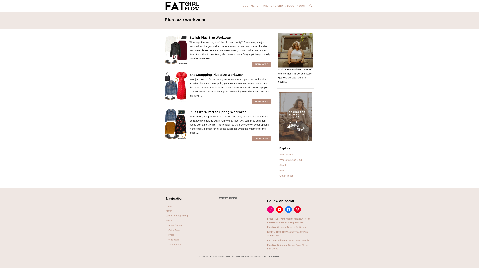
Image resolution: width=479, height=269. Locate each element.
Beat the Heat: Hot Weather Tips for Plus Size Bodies (287, 234)
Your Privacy (174, 244)
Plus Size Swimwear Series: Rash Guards (288, 240)
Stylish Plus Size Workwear (210, 37)
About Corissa (175, 225)
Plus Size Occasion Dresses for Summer (287, 227)
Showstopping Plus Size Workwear (216, 75)
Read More (262, 65)
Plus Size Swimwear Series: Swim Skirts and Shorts (287, 247)
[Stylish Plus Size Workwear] (176, 51)
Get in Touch (174, 230)
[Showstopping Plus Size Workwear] (176, 88)
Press (171, 235)
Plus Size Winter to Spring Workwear (217, 112)
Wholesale (173, 239)
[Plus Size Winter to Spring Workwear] (176, 125)
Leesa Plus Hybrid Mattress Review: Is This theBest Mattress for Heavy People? (288, 221)
